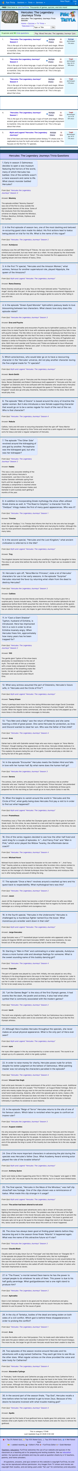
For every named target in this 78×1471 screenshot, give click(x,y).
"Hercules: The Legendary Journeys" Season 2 (29, 240)
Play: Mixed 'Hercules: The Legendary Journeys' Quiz (55, 33)
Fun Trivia (10, 2)
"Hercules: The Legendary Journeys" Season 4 (29, 416)
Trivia (30, 3)
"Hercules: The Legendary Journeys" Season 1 (29, 513)
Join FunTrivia (23, 7)
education (67, 1452)
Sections (21, 3)
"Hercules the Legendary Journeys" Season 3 (29, 317)
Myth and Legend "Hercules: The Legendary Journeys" (32, 279)
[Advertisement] (39, 102)
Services (39, 3)
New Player (65, 1)
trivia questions (22, 33)
